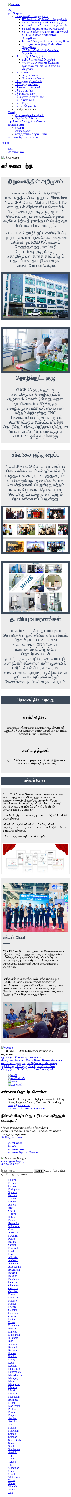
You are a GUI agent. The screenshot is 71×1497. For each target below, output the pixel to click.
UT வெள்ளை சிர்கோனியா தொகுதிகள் (44, 25)
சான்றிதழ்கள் (23, 130)
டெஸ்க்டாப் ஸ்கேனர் (33, 78)
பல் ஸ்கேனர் (22, 72)
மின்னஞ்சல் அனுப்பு (12, 1161)
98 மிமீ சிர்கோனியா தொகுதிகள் (35, 1069)
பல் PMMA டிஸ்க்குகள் (28, 87)
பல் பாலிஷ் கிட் (23, 102)
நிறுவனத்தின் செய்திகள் (29, 115)
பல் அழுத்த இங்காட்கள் (28, 81)
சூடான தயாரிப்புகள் (12, 1057)
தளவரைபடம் (33, 1057)
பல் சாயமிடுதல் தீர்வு (26, 106)
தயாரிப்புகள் (15, 13)
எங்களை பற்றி (16, 124)
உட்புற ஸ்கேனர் (30, 75)
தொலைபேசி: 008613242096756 (26, 1108)
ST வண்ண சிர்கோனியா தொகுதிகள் (43, 28)
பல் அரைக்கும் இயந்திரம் (29, 56)
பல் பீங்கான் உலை (25, 99)
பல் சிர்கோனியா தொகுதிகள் (31, 16)
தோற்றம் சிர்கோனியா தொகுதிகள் (20, 1060)
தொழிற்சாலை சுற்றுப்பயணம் (31, 133)
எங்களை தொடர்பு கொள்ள (23, 137)
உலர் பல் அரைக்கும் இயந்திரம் (38, 59)
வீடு (10, 10)
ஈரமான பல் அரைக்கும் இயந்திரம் (40, 62)
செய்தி (12, 112)
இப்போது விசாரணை (13, 1137)
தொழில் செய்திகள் (26, 118)
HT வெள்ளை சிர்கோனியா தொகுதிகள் (44, 19)
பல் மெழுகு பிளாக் (25, 1066)
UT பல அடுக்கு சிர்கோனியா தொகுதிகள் (45, 41)
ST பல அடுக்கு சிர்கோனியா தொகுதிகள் (45, 31)
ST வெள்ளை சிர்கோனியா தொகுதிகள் (44, 22)
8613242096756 (10, 1164)
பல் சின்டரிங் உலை (25, 93)
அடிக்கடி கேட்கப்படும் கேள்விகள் (26, 121)
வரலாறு (19, 127)
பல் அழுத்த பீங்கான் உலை (29, 96)
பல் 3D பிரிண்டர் (24, 90)
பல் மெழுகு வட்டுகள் (26, 84)
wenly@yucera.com (19, 1105)
